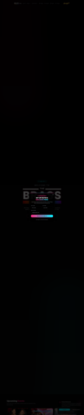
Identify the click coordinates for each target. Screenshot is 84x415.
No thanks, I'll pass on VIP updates (42, 219)
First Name (33, 205)
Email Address (33, 210)
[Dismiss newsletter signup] (53, 195)
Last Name (44, 205)
